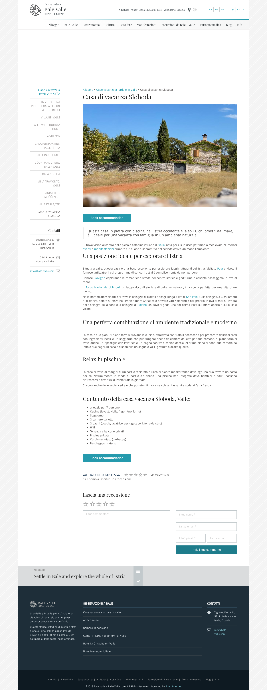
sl (233, 9)
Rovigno (100, 278)
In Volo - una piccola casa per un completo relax (45, 106)
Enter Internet (173, 686)
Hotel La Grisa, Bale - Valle (99, 643)
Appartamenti (91, 620)
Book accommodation (107, 218)
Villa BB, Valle (50, 117)
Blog (229, 25)
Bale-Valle (71, 25)
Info (239, 25)
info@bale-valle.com (42, 271)
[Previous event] (138, 581)
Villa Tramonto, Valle (49, 183)
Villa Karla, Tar (49, 204)
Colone (142, 305)
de (222, 9)
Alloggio (53, 25)
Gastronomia (91, 25)
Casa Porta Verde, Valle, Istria (47, 146)
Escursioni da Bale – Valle (178, 25)
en (216, 9)
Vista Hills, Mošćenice (52, 195)
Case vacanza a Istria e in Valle (49, 92)
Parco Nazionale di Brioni (103, 287)
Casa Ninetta (51, 174)
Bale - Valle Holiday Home (46, 127)
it (228, 9)
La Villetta (53, 136)
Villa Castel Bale (48, 155)
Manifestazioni (146, 25)
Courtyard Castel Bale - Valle (47, 165)
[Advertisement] (133, 57)
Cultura (110, 25)
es (238, 9)
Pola (220, 268)
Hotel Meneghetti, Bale (97, 651)
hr (210, 9)
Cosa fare (126, 25)
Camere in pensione (95, 628)
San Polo (192, 297)
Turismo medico (210, 25)
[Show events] (138, 571)
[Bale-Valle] (35, 10)
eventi (87, 249)
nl (244, 9)
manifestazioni (104, 249)
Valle (161, 245)
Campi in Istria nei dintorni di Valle (104, 635)
